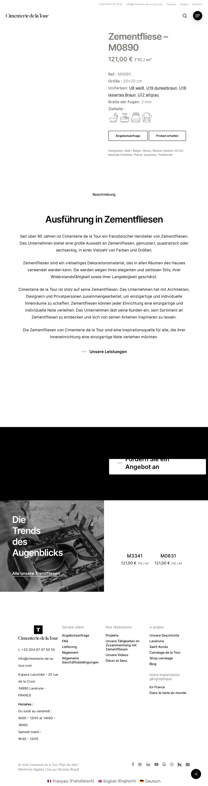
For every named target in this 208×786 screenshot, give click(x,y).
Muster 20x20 (173, 150)
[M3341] (134, 537)
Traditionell (165, 154)
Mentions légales (31, 769)
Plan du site (68, 765)
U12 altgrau (148, 95)
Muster (157, 150)
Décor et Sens (116, 661)
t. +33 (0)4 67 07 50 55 (36, 650)
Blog (153, 664)
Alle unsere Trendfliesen (36, 573)
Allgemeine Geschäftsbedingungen (80, 660)
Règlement (70, 652)
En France (157, 687)
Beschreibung (104, 194)
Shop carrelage (161, 658)
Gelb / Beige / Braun (137, 150)
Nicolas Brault (68, 769)
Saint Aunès (159, 647)
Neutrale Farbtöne (120, 154)
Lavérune (157, 641)
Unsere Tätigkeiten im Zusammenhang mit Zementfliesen (122, 645)
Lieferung (69, 647)
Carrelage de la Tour (165, 652)
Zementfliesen (43, 330)
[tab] (104, 194)
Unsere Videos (117, 655)
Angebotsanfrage (75, 635)
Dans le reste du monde (168, 693)
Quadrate (150, 154)
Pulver (138, 154)
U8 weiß (136, 88)
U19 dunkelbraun (161, 88)
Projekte (112, 635)
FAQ (65, 641)
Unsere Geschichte (164, 635)
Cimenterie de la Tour (27, 16)
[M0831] (168, 537)
